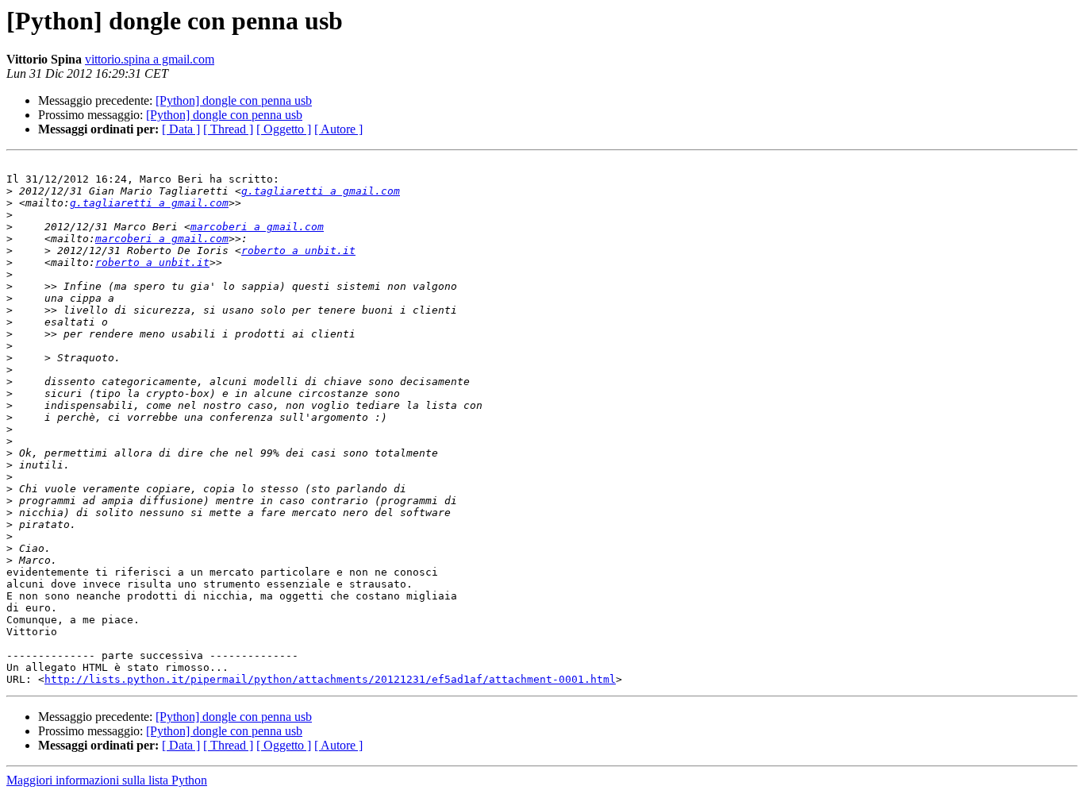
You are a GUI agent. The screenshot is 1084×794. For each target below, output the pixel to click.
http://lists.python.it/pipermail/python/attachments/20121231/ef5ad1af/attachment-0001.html (330, 679)
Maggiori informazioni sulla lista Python (106, 780)
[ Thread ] (228, 129)
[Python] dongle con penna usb (234, 100)
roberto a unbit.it (298, 250)
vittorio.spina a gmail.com (149, 59)
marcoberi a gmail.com (257, 227)
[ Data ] (181, 129)
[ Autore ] (338, 129)
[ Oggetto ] (283, 129)
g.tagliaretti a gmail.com (320, 191)
